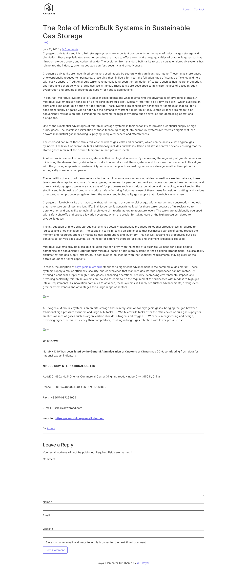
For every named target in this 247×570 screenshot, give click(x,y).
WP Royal (143, 563)
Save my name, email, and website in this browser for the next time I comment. (96, 542)
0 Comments (70, 49)
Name (47, 502)
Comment (49, 459)
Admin (51, 428)
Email (47, 515)
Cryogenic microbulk (88, 267)
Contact (199, 9)
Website (48, 528)
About (187, 9)
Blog (46, 42)
